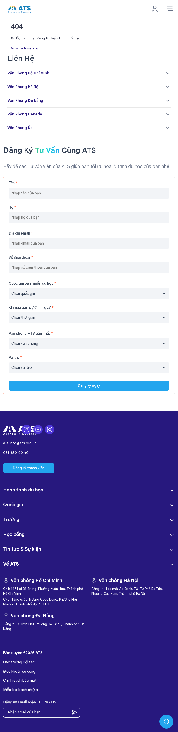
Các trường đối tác (19, 662)
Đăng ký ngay (89, 385)
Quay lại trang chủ (25, 48)
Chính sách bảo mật (20, 680)
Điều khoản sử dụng (19, 671)
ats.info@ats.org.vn (19, 443)
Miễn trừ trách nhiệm (20, 689)
